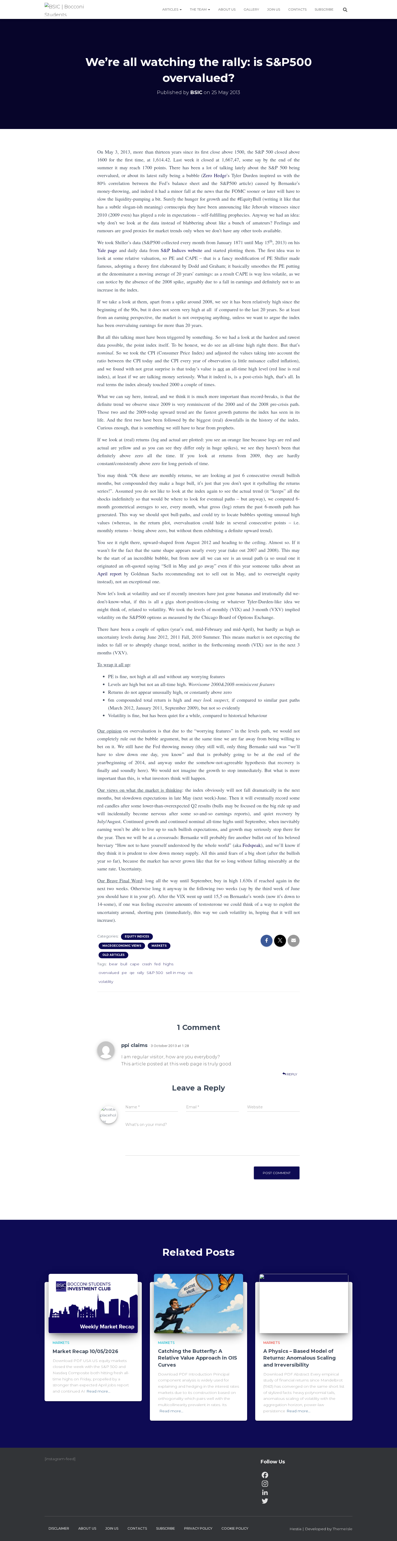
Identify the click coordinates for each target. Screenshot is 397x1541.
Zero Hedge (214, 175)
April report (109, 573)
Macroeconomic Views (121, 945)
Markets (159, 945)
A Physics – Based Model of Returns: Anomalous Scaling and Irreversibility (299, 1358)
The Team (198, 9)
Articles (170, 9)
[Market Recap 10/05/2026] (93, 1303)
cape (134, 964)
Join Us (273, 9)
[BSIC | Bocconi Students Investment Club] (68, 9)
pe (124, 972)
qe (132, 972)
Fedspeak (252, 845)
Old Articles (113, 955)
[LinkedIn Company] (306, 1492)
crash (147, 964)
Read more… (98, 1391)
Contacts (297, 9)
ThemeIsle (342, 1528)
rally (140, 972)
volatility (106, 981)
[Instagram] (306, 1483)
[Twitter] (306, 1501)
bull (123, 964)
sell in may (175, 972)
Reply (291, 1074)
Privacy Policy (198, 1528)
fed (157, 964)
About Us (226, 9)
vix (190, 972)
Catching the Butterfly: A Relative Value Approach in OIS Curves (197, 1358)
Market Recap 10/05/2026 (85, 1351)
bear (113, 964)
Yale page (107, 250)
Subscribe (324, 9)
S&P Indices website (181, 250)
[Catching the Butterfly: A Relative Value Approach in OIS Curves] (198, 1303)
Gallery (251, 9)
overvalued (109, 972)
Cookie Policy (234, 1528)
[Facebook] (306, 1475)
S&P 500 (155, 972)
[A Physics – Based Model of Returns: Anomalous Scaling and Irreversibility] (303, 1303)
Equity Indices (137, 936)
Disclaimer (59, 1528)
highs (168, 964)
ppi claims (134, 1045)
